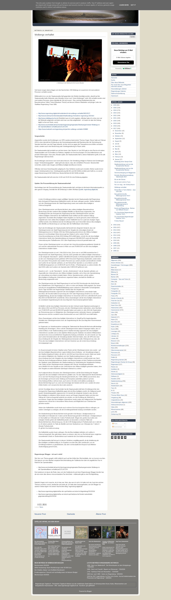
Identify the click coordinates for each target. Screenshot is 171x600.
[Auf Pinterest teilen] (46, 504)
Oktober (117, 136)
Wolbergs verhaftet (120, 187)
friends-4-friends (116, 298)
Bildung (113, 272)
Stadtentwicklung (116, 381)
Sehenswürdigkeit (116, 374)
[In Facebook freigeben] (44, 504)
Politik (113, 357)
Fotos (113, 296)
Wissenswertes (116, 409)
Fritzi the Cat (115, 300)
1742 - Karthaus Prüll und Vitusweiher (99, 571)
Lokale (113, 338)
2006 (115, 251)
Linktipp (113, 333)
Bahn (112, 267)
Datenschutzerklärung (118, 93)
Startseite (71, 514)
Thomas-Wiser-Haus (117, 395)
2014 (115, 230)
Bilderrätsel (114, 270)
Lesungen (114, 331)
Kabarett (113, 317)
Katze (113, 319)
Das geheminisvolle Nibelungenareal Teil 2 (122, 199)
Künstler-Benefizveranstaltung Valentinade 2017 (123, 176)
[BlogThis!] (40, 504)
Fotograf (113, 288)
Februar (117, 156)
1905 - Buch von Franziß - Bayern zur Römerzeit (102, 569)
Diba (112, 281)
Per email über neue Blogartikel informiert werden (121, 85)
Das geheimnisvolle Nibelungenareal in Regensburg (121, 204)
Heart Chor (114, 305)
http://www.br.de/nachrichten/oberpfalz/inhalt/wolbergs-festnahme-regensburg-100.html (66, 116)
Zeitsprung (114, 414)
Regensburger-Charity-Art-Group (121, 362)
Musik (113, 343)
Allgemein (114, 260)
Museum (114, 341)
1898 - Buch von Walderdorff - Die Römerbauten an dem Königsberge (109, 565)
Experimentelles (116, 286)
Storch (113, 383)
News (41, 507)
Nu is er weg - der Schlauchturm (124, 184)
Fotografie (114, 293)
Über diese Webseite (117, 82)
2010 (115, 240)
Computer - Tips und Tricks (119, 279)
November (118, 133)
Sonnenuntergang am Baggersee (124, 172)
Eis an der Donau (119, 179)
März (116, 154)
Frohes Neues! (119, 221)
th (111, 390)
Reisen (113, 367)
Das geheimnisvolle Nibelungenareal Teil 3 (122, 194)
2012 (115, 235)
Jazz (112, 314)
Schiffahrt (114, 369)
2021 (115, 118)
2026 (115, 105)
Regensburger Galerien (118, 91)
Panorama (114, 352)
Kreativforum (115, 324)
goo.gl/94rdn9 (90, 585)
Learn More (124, 5)
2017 (115, 128)
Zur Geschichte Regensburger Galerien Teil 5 (123, 213)
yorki (112, 412)
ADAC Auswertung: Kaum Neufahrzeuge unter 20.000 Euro (53, 567)
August (117, 141)
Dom (112, 284)
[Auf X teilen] (42, 504)
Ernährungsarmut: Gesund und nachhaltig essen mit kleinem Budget (56, 572)
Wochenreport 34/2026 (42, 574)
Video (113, 407)
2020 (115, 120)
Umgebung (114, 397)
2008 (115, 245)
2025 (115, 107)
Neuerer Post (40, 514)
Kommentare (118, 427)
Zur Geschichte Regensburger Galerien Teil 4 (123, 217)
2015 (115, 227)
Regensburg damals (117, 359)
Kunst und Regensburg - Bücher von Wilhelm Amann (124, 209)
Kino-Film (114, 322)
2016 (115, 225)
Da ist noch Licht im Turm (122, 182)
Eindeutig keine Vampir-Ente (123, 161)
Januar (117, 159)
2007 (115, 248)
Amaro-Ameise (115, 262)
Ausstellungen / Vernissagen (120, 265)
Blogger (89, 591)
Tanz (112, 388)
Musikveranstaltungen (118, 345)
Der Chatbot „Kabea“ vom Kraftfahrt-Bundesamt (50, 570)
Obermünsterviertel (117, 350)
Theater (113, 393)
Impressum (114, 96)
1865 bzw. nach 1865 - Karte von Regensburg (101, 574)
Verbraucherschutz (117, 404)
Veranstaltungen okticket (118, 89)
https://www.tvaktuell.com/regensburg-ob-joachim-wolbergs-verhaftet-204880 (63, 129)
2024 (115, 110)
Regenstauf (114, 364)
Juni (116, 146)
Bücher (113, 277)
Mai (116, 149)
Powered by (118, 68)
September (118, 138)
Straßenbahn (115, 385)
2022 (115, 115)
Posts (115, 423)
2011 (115, 238)
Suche (113, 80)
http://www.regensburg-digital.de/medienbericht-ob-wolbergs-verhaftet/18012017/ (64, 113)
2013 (115, 232)
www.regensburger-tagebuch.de (68, 585)
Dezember (118, 130)
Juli (116, 144)
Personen (114, 355)
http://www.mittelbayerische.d (47, 118)
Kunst (113, 329)
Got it (133, 5)
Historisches (115, 307)
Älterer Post (101, 514)
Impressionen (115, 310)
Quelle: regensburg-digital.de (88, 189)
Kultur (113, 326)
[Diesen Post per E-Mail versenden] (38, 504)
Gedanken (114, 303)
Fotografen (114, 291)
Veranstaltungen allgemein (119, 402)
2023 (115, 113)
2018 (115, 126)
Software (114, 376)
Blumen (113, 274)
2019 (115, 123)
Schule (113, 371)
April (116, 151)
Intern (113, 312)
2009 (115, 243)
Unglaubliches (115, 400)
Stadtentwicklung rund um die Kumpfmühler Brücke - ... (123, 165)
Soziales (113, 378)
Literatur (113, 336)
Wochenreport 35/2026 (42, 565)
